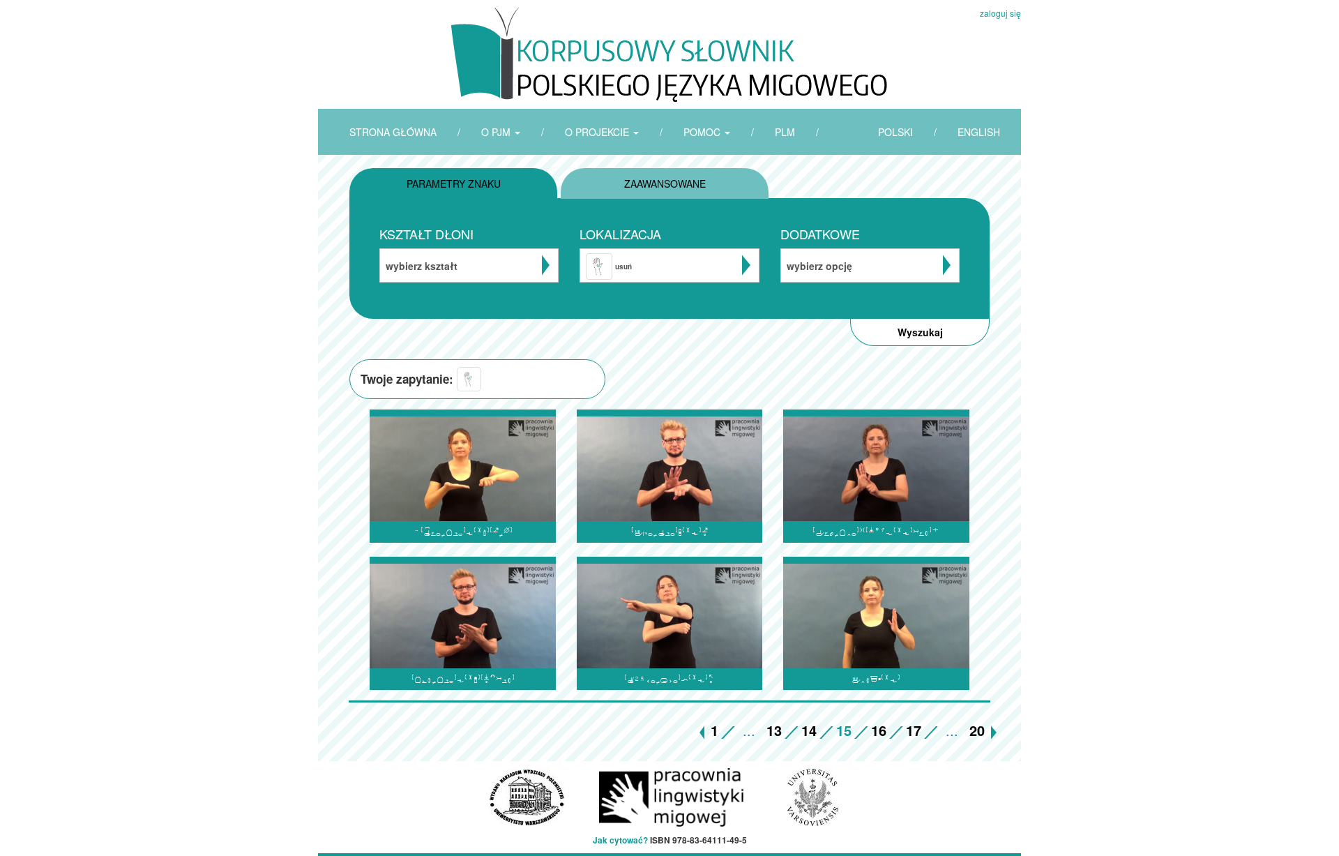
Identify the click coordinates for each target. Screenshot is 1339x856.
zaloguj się (1000, 13)
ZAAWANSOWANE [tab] (665, 183)
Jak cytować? (620, 840)
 (463, 532)
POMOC (703, 132)
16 (878, 730)
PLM (785, 132)
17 (913, 730)
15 (844, 730)
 (669, 532)
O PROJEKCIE (598, 132)
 (463, 679)
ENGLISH (979, 132)
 (669, 679)
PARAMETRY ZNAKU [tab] (454, 183)
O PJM (497, 132)
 (876, 679)
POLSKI (895, 132)
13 (774, 730)
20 (977, 730)
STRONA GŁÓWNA (393, 132)
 (875, 532)
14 (809, 730)
